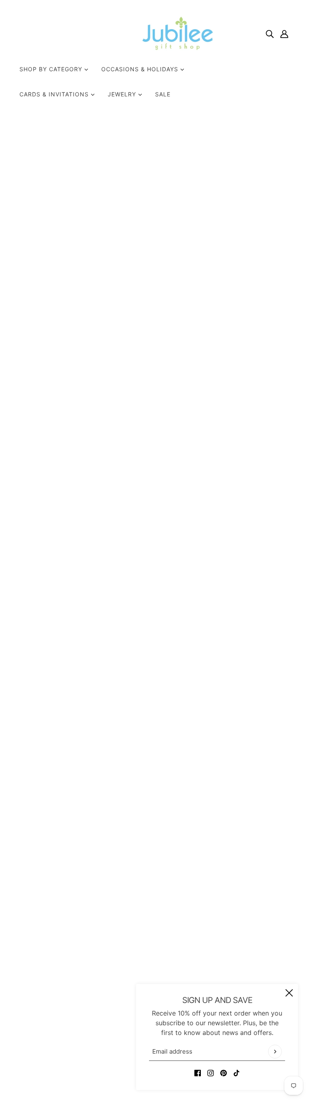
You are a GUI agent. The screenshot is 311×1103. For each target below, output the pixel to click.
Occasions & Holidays (140, 69)
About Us (140, 949)
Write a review (155, 738)
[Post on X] (225, 387)
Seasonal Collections (246, 232)
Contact (138, 959)
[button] (264, 387)
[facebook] (197, 1072)
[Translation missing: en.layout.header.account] (284, 33)
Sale (162, 94)
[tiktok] (236, 1072)
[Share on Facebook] (213, 387)
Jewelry (123, 94)
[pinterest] (223, 1072)
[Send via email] (251, 387)
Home (217, 142)
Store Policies (147, 969)
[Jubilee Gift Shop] (155, 33)
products (244, 142)
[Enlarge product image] (108, 227)
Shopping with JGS (155, 978)
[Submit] (275, 1051)
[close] (289, 993)
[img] (269, 33)
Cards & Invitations (55, 94)
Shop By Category (51, 69)
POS (114, 1074)
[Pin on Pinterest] (238, 387)
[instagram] (210, 1072)
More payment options (250, 364)
